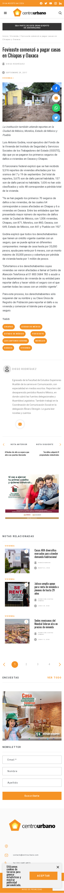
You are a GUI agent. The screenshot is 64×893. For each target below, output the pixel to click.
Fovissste (38, 334)
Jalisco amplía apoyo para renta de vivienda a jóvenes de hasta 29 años (46, 588)
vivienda (25, 348)
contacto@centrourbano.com (26, 855)
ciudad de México (31, 327)
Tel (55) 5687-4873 (22, 863)
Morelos (40, 341)
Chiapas (8, 327)
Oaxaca (8, 348)
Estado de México (14, 334)
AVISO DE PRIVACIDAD (32, 889)
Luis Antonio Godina (15, 341)
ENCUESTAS (10, 677)
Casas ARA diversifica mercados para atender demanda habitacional (46, 553)
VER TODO (54, 677)
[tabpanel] (32, 597)
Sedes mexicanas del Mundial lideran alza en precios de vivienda (46, 624)
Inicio (5, 36)
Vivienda (14, 36)
